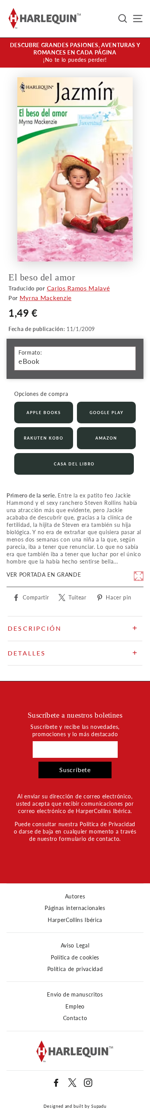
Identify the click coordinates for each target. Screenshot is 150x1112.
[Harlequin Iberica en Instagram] (88, 1082)
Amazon (106, 438)
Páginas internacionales (75, 908)
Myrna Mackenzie (46, 297)
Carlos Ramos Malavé (78, 288)
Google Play (106, 412)
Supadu (98, 1106)
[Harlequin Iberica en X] (72, 1082)
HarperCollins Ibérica (75, 920)
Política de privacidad (75, 969)
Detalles (27, 653)
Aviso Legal (75, 945)
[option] (75, 53)
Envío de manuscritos (75, 994)
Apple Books (44, 412)
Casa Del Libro (74, 464)
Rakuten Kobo (43, 438)
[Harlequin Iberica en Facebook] (56, 1082)
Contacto (75, 1018)
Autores (75, 896)
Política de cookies (75, 957)
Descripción (35, 628)
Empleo (75, 1006)
